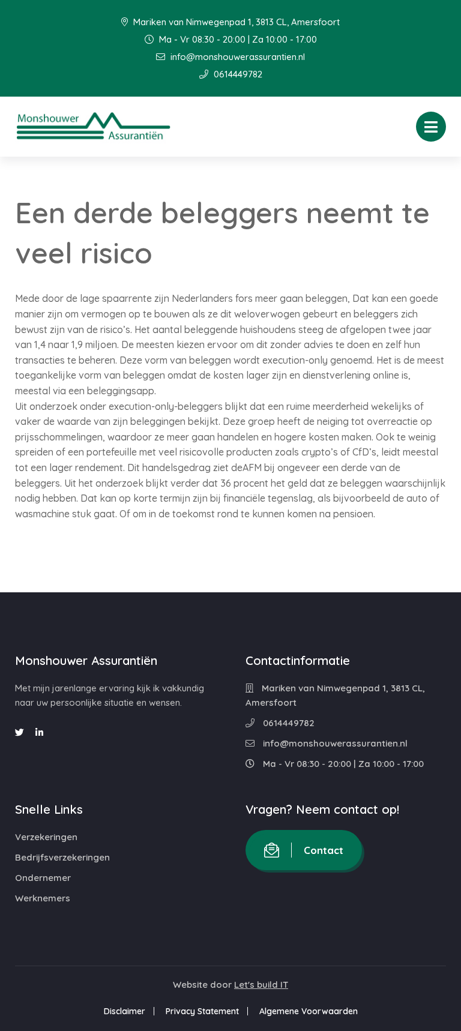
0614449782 (236, 74)
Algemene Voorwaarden (308, 1011)
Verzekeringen (46, 837)
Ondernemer (43, 877)
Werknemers (42, 898)
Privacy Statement (202, 1011)
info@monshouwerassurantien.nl (236, 56)
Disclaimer (124, 1011)
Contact (323, 850)
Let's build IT (261, 984)
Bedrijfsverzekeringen (62, 857)
